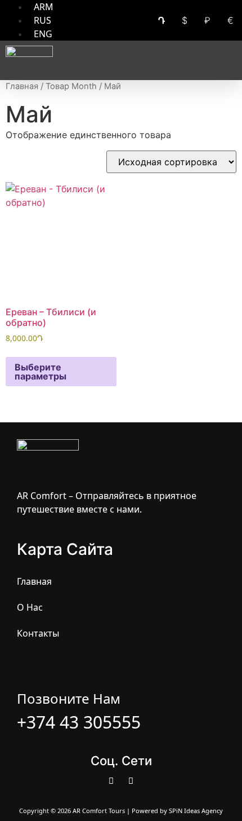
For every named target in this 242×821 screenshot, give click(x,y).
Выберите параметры (40, 371)
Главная (22, 86)
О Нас (30, 607)
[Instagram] (131, 781)
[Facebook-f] (111, 781)
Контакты (38, 633)
